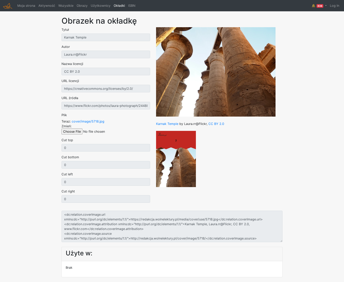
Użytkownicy (100, 6)
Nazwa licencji (72, 64)
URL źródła (70, 98)
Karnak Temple (167, 124)
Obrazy (82, 6)
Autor (66, 47)
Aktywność (46, 6)
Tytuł (65, 30)
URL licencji (70, 81)
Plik (64, 115)
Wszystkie (65, 6)
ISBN (131, 6)
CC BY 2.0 (216, 124)
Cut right (68, 191)
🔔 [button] (317, 6)
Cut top (67, 140)
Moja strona (26, 6)
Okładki (119, 6)
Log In (334, 6)
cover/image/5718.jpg (88, 121)
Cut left (67, 174)
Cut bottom (70, 157)
